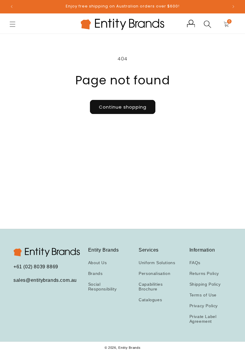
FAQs (194, 262)
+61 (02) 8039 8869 (35, 266)
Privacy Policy (203, 305)
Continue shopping (122, 107)
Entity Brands (129, 347)
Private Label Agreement (203, 319)
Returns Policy (204, 273)
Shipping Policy (205, 284)
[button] (12, 24)
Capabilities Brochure (151, 286)
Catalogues (150, 299)
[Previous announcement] (11, 6)
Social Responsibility (102, 286)
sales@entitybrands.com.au (45, 280)
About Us (97, 262)
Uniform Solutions (157, 262)
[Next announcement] (233, 6)
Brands (95, 273)
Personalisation (154, 273)
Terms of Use (203, 295)
